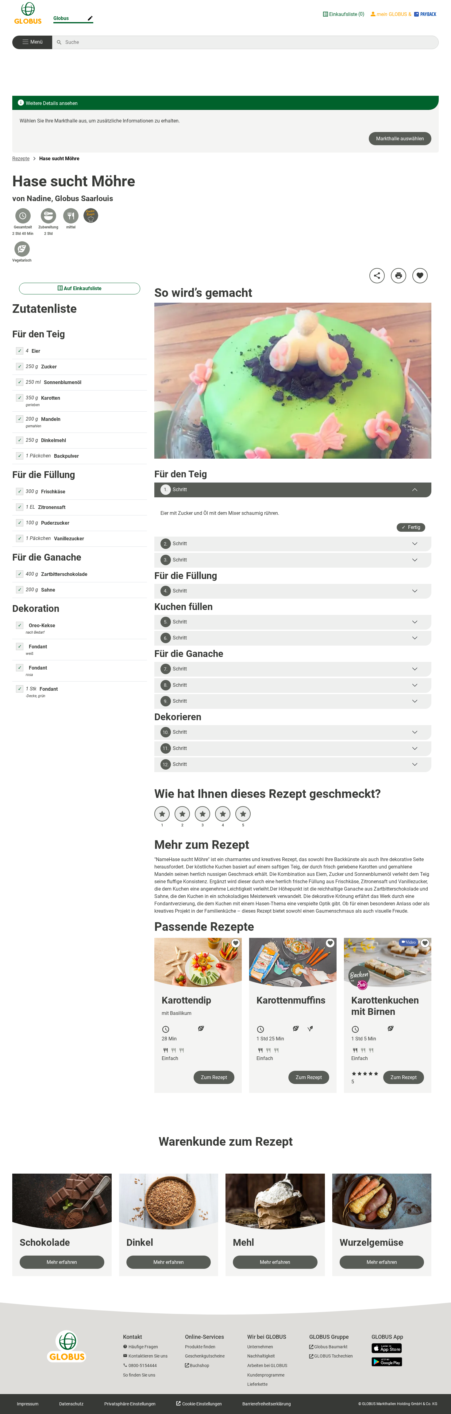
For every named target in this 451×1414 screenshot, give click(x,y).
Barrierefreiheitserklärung (266, 1403)
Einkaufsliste (343, 14)
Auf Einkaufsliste (82, 288)
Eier (36, 351)
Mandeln (50, 419)
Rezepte (20, 158)
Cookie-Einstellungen (201, 1403)
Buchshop (199, 1365)
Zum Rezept (214, 1077)
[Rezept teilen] (377, 275)
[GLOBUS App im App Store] (389, 1348)
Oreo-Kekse (42, 625)
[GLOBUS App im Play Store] (387, 1361)
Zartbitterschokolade (64, 574)
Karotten (50, 398)
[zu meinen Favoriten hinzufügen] (420, 275)
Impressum (27, 1403)
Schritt (175, 490)
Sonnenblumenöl (62, 382)
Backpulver (66, 456)
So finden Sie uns (139, 1375)
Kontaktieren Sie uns (148, 1356)
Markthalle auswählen (400, 139)
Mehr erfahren (62, 1262)
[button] (32, 42)
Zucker (49, 367)
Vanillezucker (69, 539)
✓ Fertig (411, 527)
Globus (61, 18)
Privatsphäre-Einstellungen (130, 1403)
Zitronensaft (51, 507)
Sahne (48, 590)
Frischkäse (53, 492)
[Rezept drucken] (398, 275)
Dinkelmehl (53, 440)
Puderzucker (55, 523)
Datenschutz (71, 1403)
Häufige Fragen (143, 1346)
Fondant (38, 647)
